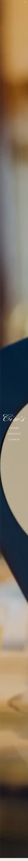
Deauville (14, 433)
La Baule (14, 439)
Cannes (14, 428)
